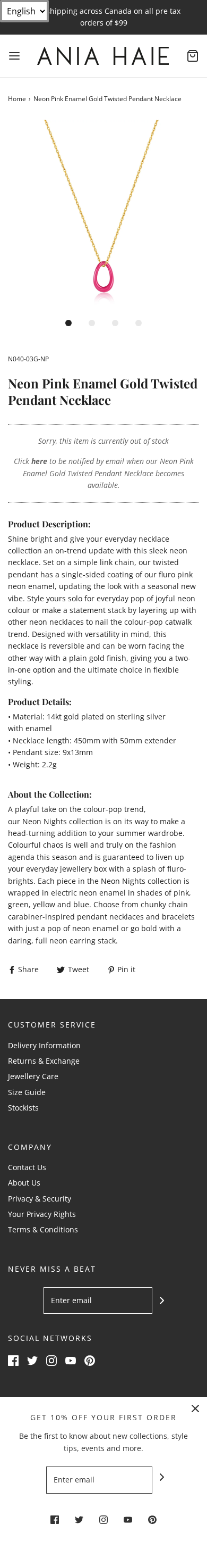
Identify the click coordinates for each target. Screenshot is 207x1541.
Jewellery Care (33, 1076)
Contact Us (27, 1167)
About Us (24, 1183)
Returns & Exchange (44, 1061)
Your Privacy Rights (42, 1214)
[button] (103, 215)
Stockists (23, 1108)
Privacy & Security (39, 1199)
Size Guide (27, 1092)
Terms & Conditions (43, 1229)
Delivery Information (44, 1045)
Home (17, 98)
